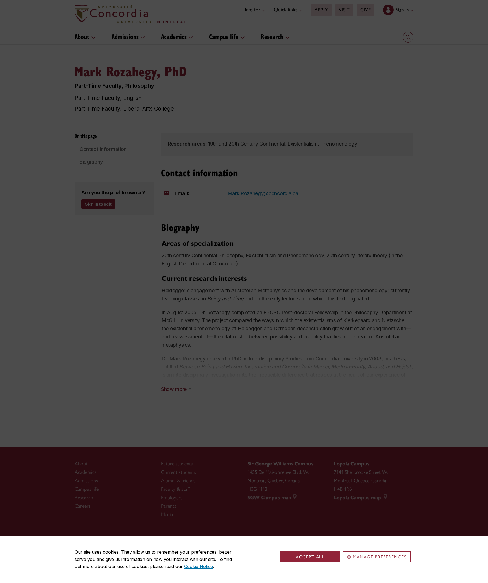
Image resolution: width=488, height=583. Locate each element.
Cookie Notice (198, 566)
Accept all (310, 557)
